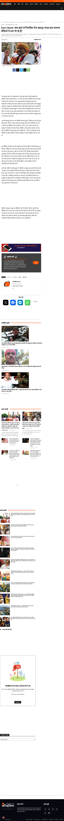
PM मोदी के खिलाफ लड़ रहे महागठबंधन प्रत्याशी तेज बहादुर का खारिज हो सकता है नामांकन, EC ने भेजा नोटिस (22, 344)
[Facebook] (54, 1)
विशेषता (23, 428)
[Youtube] (63, 1)
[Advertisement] (9, 471)
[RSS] (58, 1)
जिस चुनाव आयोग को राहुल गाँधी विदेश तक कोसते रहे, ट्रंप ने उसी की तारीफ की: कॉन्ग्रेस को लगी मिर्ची (31, 425)
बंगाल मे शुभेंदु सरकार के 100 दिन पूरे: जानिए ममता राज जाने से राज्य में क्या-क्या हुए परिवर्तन (14, 441)
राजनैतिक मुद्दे (24, 420)
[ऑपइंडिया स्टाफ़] (7, 284)
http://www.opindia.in (16, 284)
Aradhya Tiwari (5, 430)
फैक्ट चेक (19, 277)
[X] (59, 1)
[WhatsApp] (61, 1)
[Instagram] (56, 1)
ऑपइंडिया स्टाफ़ (37, 39)
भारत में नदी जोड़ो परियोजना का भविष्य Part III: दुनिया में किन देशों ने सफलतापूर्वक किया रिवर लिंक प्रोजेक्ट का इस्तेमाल (23, 583)
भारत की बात (4, 420)
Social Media (14, 277)
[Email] (24, 70)
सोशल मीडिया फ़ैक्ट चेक (13, 22)
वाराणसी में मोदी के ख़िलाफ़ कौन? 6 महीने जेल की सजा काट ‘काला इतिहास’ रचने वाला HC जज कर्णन (21, 390)
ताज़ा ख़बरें (3, 510)
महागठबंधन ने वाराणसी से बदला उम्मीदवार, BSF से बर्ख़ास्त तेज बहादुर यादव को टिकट (21, 367)
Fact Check (8, 277)
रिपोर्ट (16, 24)
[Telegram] (21, 70)
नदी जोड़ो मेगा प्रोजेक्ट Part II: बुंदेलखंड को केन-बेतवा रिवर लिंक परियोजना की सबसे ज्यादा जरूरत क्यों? (22, 606)
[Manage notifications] (3, 817)
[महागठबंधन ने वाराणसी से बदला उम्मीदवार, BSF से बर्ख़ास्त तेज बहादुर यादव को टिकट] (22, 357)
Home (2, 22)
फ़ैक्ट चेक (6, 22)
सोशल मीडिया (24, 277)
